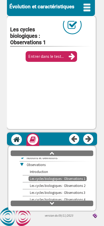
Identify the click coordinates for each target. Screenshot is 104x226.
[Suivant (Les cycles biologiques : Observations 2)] (88, 139)
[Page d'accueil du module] (16, 139)
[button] (51, 56)
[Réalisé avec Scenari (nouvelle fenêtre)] (95, 216)
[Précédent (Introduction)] (74, 139)
